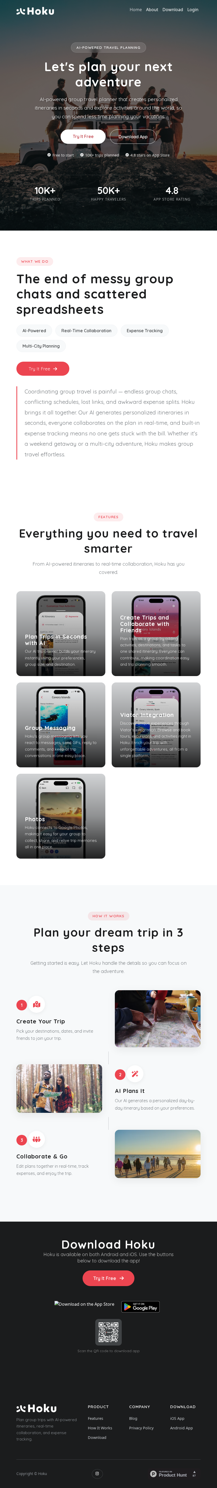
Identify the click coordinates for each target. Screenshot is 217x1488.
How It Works (100, 1427)
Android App (181, 1427)
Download (172, 9)
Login (192, 9)
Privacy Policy (141, 1427)
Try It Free (83, 136)
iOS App (177, 1418)
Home (136, 9)
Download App (133, 136)
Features (95, 1418)
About (152, 9)
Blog (133, 1418)
